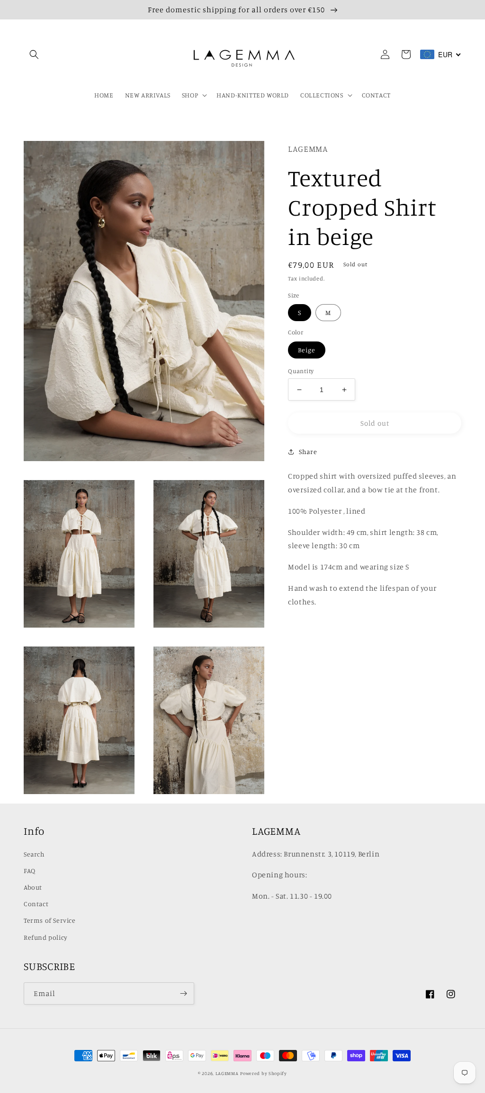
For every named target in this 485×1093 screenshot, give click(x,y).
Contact (36, 904)
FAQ (30, 870)
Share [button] (308, 451)
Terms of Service (50, 920)
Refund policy (46, 937)
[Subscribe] (183, 993)
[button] (34, 54)
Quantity (301, 371)
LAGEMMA (227, 1073)
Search (34, 854)
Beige (306, 350)
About (33, 887)
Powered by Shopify (263, 1073)
